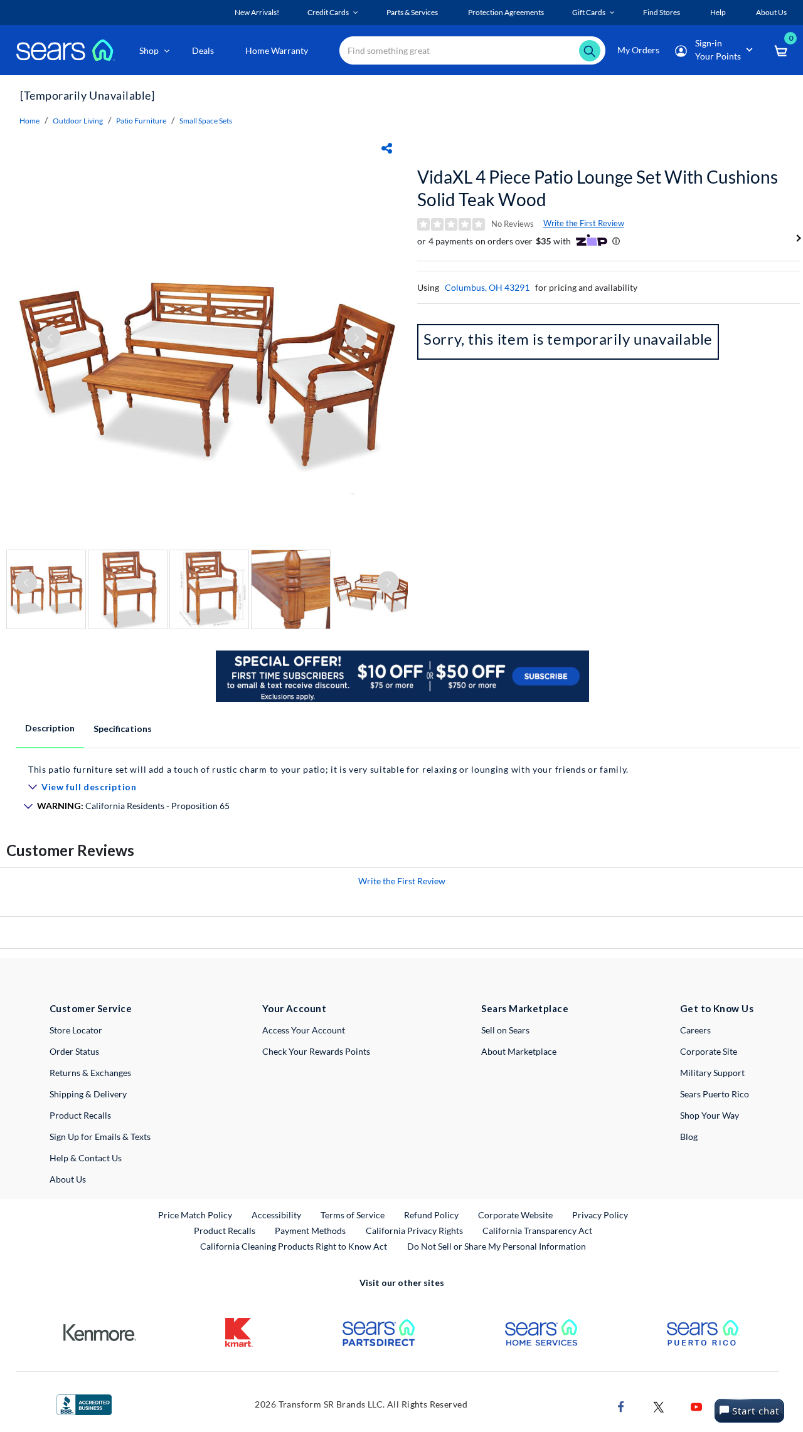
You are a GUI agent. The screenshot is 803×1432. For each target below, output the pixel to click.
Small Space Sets (205, 120)
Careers (695, 1030)
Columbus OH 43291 (487, 287)
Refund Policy (431, 1215)
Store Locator (76, 1030)
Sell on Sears (505, 1030)
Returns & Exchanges (90, 1072)
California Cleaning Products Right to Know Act (293, 1246)
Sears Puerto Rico (714, 1094)
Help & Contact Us (86, 1157)
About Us (68, 1179)
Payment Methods (310, 1230)
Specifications (122, 728)
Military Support (712, 1072)
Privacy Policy (600, 1215)
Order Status (74, 1051)
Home (29, 120)
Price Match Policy (195, 1215)
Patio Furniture (141, 120)
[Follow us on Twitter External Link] (658, 1406)
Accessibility (276, 1215)
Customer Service (91, 1008)
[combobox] (472, 50)
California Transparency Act (537, 1230)
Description (50, 728)
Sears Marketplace (524, 1008)
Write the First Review (583, 223)
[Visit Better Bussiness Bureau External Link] (84, 1403)
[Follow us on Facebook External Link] (621, 1406)
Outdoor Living (78, 120)
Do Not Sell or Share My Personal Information (496, 1246)
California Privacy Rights (414, 1230)
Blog (689, 1136)
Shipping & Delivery (88, 1094)
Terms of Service (353, 1215)
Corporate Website (516, 1214)
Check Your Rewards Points (316, 1051)
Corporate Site (708, 1051)
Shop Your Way (709, 1115)
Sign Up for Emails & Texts (100, 1136)
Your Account (294, 1008)
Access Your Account (303, 1030)
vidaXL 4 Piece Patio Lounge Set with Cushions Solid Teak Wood (597, 188)
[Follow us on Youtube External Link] (696, 1406)
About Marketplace (518, 1051)
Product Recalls (80, 1115)
